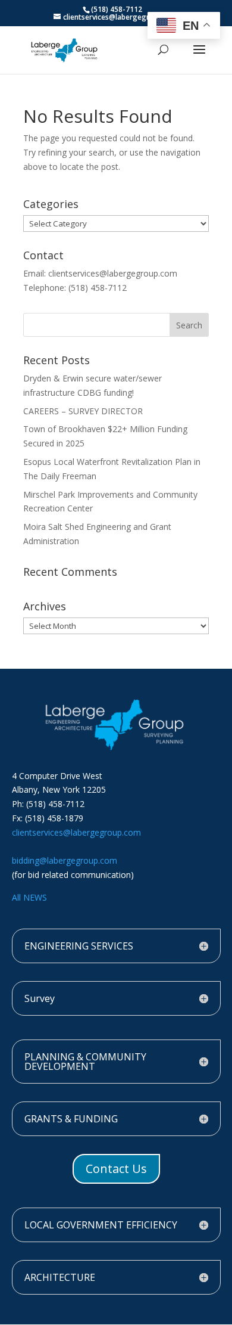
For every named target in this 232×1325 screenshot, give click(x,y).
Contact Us (116, 1168)
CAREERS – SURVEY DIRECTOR (83, 411)
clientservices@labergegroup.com (76, 832)
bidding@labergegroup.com (64, 860)
